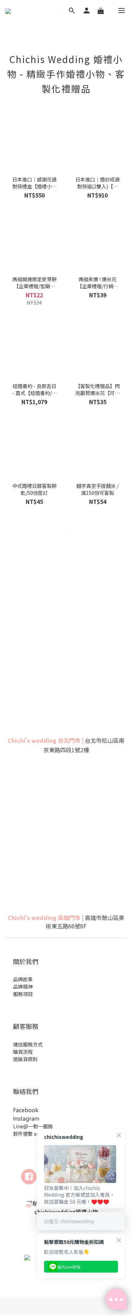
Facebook (25, 1110)
